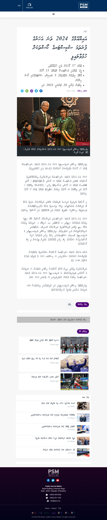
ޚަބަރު (85, 31)
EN (19, 5)
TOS (59, 508)
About (47, 508)
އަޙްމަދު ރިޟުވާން (82, 91)
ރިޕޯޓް (69, 304)
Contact (54, 508)
